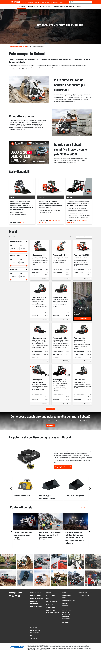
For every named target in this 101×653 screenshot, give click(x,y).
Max (21, 245)
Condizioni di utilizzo (68, 608)
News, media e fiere (51, 601)
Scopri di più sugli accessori (63, 467)
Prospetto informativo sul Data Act (68, 622)
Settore (19, 46)
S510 (53, 220)
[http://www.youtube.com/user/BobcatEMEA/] (16, 596)
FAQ (31, 635)
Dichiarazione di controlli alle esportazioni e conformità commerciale (66, 614)
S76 (80, 220)
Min (11, 245)
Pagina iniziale (12, 46)
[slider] (10, 251)
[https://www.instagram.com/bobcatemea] (13, 596)
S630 (43, 222)
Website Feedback (35, 638)
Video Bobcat (49, 604)
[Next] (90, 488)
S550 (59, 220)
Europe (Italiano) (59, 2)
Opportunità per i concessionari (35, 631)
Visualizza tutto (85, 508)
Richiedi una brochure (36, 606)
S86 (83, 220)
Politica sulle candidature (66, 604)
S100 (24, 222)
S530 (56, 220)
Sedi (47, 598)
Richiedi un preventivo (31, 2)
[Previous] (11, 488)
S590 (40, 222)
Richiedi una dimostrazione (34, 602)
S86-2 (72, 222)
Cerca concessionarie (46, 2)
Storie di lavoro (50, 607)
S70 (21, 222)
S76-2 (68, 222)
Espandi (50, 409)
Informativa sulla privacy (67, 596)
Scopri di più (50, 425)
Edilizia (24, 46)
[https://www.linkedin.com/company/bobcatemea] (19, 596)
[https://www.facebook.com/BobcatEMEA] (10, 596)
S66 (78, 220)
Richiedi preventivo (35, 595)
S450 (50, 220)
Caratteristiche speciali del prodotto (52, 611)
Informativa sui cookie (68, 600)
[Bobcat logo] (15, 2)
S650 (46, 222)
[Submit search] (90, 2)
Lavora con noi (50, 595)
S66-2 (85, 220)
